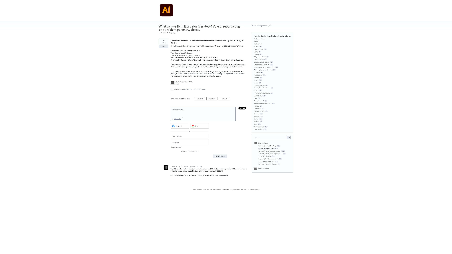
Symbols (256, 121)
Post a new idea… (259, 39)
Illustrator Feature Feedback (266, 161)
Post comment (220, 156)
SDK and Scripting (259, 111)
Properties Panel (259, 101)
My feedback (258, 44)
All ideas (256, 41)
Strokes (256, 119)
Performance (258, 96)
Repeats (256, 106)
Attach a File (177, 119)
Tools (255, 124)
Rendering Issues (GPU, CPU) (262, 103)
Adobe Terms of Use (242, 189)
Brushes (256, 54)
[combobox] (271, 138)
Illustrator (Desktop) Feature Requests (269, 151)
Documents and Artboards (261, 64)
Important (213, 98)
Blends (256, 52)
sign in (269, 26)
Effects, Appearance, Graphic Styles (264, 67)
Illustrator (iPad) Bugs (264, 156)
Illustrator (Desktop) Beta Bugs (267, 146)
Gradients (257, 72)
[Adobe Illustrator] (166, 10)
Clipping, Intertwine (260, 57)
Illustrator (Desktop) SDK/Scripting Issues (270, 154)
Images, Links (258, 75)
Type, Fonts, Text (259, 127)
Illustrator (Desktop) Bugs (262, 36)
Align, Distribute (258, 49)
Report (201, 166)
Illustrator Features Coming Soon (268, 164)
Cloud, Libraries (258, 59)
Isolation (256, 77)
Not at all (201, 98)
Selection (256, 114)
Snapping (256, 116)
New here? (189, 151)
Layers (256, 83)
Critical (226, 98)
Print (255, 98)
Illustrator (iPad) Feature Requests (268, 159)
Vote (163, 46)
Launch (256, 80)
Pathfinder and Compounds (262, 93)
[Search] (289, 137)
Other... (256, 90)
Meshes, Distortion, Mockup (262, 88)
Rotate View (257, 108)
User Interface (258, 129)
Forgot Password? (176, 147)
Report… (204, 89)
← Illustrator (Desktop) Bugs (167, 33)
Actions (256, 46)
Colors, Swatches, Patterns (261, 62)
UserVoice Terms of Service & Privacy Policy (224, 189)
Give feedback (263, 143)
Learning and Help (259, 85)
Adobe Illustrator (263, 169)
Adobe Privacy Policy (253, 189)
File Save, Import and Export (281, 36)
